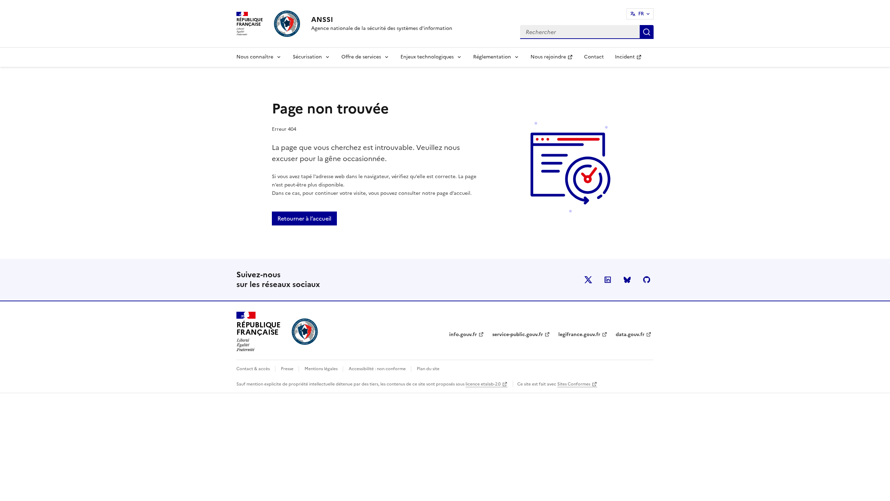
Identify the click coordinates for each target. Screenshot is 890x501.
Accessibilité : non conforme (378, 369)
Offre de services (361, 57)
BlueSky (627, 280)
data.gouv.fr (630, 334)
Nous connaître (254, 57)
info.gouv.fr (463, 334)
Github (647, 280)
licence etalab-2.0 (483, 384)
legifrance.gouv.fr (579, 334)
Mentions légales (322, 369)
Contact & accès (253, 369)
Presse (287, 369)
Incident (631, 59)
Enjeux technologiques (427, 57)
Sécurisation (307, 57)
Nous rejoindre (554, 59)
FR (641, 13)
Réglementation (492, 57)
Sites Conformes (573, 384)
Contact (594, 57)
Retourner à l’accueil (304, 218)
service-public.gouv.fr (517, 334)
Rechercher (647, 32)
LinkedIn (608, 280)
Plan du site (428, 369)
